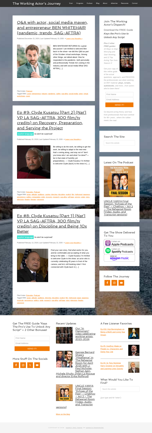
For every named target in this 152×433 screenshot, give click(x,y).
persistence (21, 197)
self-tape (71, 197)
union (81, 94)
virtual (86, 94)
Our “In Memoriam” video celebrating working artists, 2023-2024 (85, 334)
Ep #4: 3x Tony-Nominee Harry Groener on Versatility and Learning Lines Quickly (112, 366)
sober (83, 197)
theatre (27, 199)
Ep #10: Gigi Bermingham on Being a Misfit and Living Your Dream (112, 332)
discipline (61, 194)
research (56, 197)
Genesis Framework (95, 427)
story (87, 197)
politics (28, 197)
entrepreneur (36, 94)
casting (47, 194)
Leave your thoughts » (74, 38)
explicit (68, 194)
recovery (49, 197)
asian (29, 194)
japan (79, 298)
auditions (41, 194)
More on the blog (63, 414)
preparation (36, 197)
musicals (20, 300)
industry (44, 94)
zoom (28, 96)
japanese (86, 194)
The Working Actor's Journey (37, 3)
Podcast (29, 91)
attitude (34, 194)
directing (54, 194)
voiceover (40, 199)
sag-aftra (64, 94)
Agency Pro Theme (74, 427)
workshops (21, 96)
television (20, 199)
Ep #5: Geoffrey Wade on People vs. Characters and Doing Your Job (111, 349)
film (73, 194)
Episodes (29, 192)
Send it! (119, 105)
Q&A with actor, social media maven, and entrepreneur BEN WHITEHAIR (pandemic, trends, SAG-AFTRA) (52, 27)
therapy (33, 199)
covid (29, 94)
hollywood (78, 194)
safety (58, 94)
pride (43, 197)
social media (73, 94)
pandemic (51, 94)
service (77, 197)
